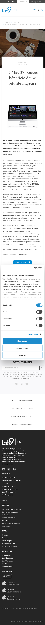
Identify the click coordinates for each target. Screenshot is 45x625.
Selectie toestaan (22, 348)
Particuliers (11, 2)
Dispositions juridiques (29, 608)
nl (39, 10)
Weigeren (22, 355)
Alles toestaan (22, 341)
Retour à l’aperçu (22, 262)
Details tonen (33, 334)
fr (42, 10)
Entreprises (23, 2)
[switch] (39, 312)
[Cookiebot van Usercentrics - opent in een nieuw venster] (32, 267)
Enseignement (36, 2)
